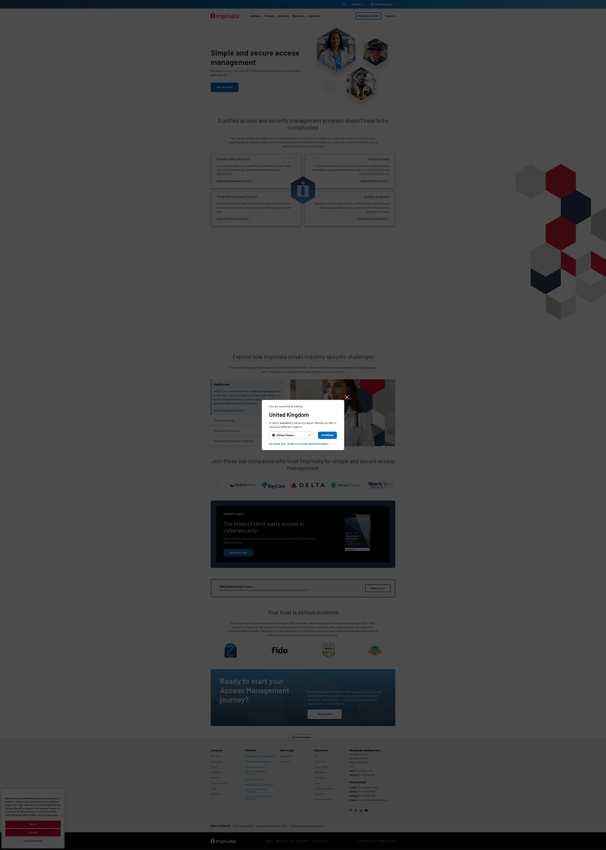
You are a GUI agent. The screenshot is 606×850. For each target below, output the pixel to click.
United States (285, 435)
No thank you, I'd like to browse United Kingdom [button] (299, 443)
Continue (327, 435)
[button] (346, 397)
